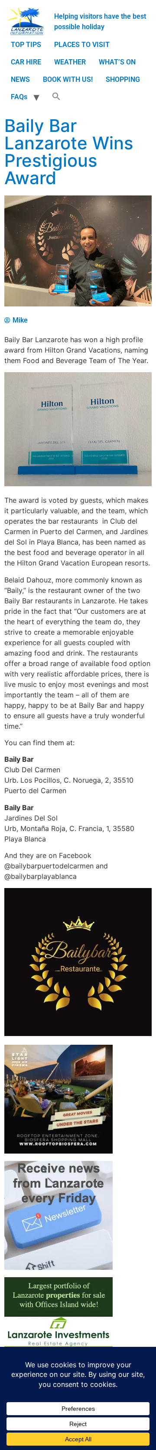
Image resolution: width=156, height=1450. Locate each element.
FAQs (19, 97)
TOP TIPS (26, 44)
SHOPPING (123, 79)
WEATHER (70, 62)
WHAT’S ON (117, 62)
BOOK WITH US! (68, 79)
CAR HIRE (26, 62)
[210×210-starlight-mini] (58, 1151)
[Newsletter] (58, 1267)
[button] (56, 97)
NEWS (20, 79)
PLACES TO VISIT (82, 44)
